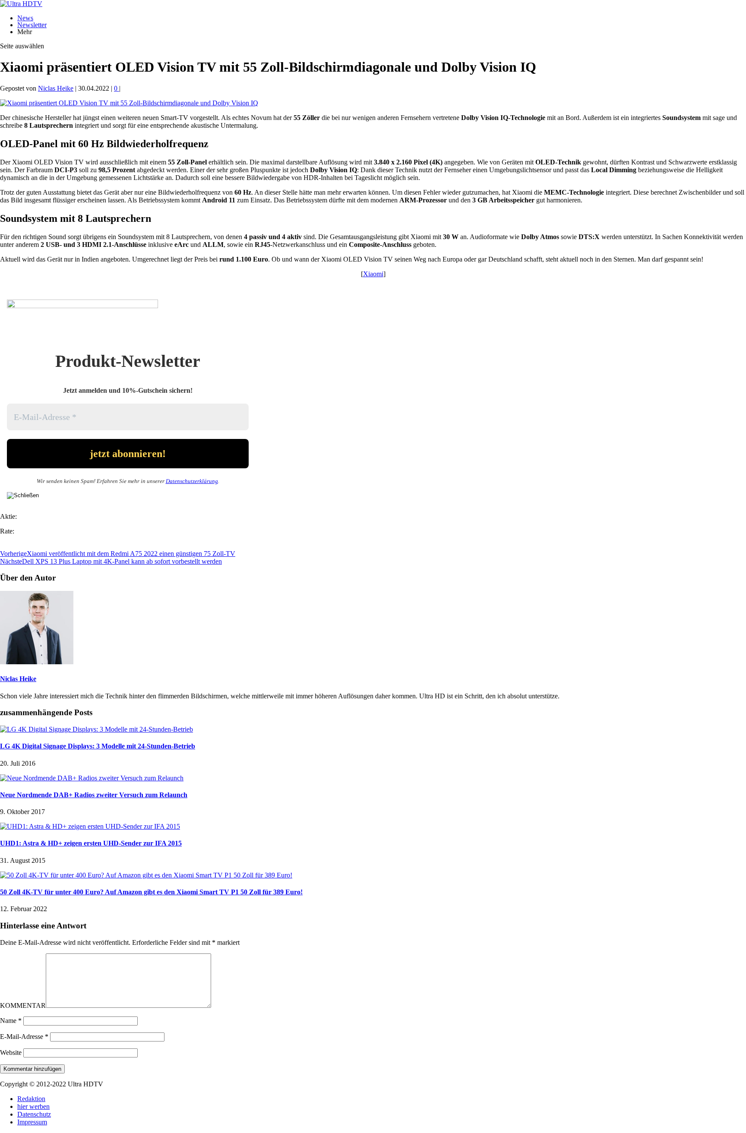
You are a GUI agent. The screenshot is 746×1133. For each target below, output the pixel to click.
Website (11, 1052)
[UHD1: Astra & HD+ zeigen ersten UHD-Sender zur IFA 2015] (90, 826)
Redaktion (31, 1098)
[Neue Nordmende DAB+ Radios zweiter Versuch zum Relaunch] (91, 778)
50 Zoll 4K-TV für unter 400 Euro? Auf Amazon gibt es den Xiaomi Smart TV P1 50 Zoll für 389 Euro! (151, 892)
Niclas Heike (55, 88)
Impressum (32, 1122)
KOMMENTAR (23, 1005)
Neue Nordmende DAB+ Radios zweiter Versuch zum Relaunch (93, 794)
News (25, 18)
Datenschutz (34, 1114)
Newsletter (32, 24)
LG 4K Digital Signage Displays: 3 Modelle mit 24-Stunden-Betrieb (97, 746)
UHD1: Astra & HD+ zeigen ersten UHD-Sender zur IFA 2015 (91, 843)
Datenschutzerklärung (192, 481)
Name (11, 1020)
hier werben (33, 1106)
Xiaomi (373, 274)
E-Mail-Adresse (24, 1036)
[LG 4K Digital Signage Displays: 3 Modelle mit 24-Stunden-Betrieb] (96, 729)
